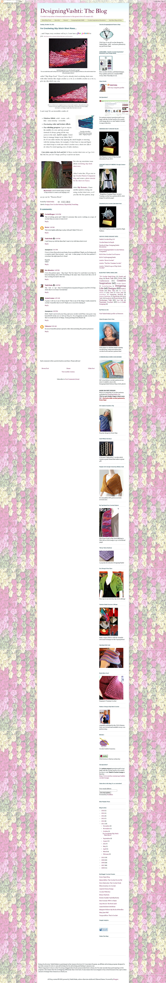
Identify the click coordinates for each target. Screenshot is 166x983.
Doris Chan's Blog (104, 877)
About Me (57, 20)
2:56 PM (55, 311)
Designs (47, 204)
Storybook (108, 298)
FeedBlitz (110, 794)
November (106, 828)
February (106, 854)
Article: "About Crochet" (106, 260)
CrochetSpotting (107, 286)
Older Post (91, 368)
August (105, 841)
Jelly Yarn (109, 292)
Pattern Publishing (104, 296)
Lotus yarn (119, 292)
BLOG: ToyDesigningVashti (107, 257)
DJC (100, 398)
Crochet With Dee (104, 892)
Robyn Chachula (104, 895)
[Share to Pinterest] (69, 202)
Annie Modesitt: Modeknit (107, 906)
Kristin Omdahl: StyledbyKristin (109, 898)
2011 (103, 823)
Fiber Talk (111, 290)
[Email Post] (58, 201)
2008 (103, 862)
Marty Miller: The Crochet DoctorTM (110, 880)
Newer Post (45, 368)
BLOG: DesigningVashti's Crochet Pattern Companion (111, 250)
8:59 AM (54, 326)
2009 (103, 860)
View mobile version (68, 372)
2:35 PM (57, 238)
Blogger (115, 979)
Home (68, 368)
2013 (103, 818)
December (106, 826)
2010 (103, 857)
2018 (103, 810)
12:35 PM (58, 214)
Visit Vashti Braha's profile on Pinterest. (111, 313)
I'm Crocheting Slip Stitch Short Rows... (110, 834)
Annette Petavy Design (106, 889)
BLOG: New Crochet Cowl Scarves (109, 254)
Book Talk (109, 278)
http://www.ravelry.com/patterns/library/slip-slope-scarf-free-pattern (58, 36)
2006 (103, 868)
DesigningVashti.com (113, 394)
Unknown (48, 326)
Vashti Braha (48, 238)
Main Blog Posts (46, 20)
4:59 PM (57, 285)
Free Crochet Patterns (57, 204)
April (105, 849)
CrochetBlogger (50, 214)
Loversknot (102, 294)
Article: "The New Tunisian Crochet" (110, 263)
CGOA (120, 278)
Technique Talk (105, 300)
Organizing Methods (116, 294)
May (104, 846)
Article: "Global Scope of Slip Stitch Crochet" (110, 267)
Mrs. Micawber (49, 270)
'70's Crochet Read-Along (107, 276)
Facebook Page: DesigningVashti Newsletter (109, 246)
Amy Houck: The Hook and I (108, 903)
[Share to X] (66, 202)
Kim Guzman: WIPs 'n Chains (108, 900)
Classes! (65, 20)
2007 (103, 865)
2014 (103, 816)
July (104, 843)
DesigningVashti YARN (77, 20)
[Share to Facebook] (67, 202)
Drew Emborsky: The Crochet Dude (110, 883)
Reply (47, 221)
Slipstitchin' (67, 204)
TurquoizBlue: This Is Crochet (108, 915)
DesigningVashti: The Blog (73, 11)
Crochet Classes (121, 283)
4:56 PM (57, 270)
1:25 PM (52, 227)
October (105, 831)
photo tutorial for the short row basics (84, 179)
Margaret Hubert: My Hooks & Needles (111, 909)
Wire (118, 302)
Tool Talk (120, 300)
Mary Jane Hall (104, 912)
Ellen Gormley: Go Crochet (107, 886)
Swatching (75, 204)
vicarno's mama (49, 298)
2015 (103, 813)
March (105, 851)
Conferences (104, 281)
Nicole (47, 227)
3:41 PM (55, 249)
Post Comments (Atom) (72, 379)
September (106, 838)
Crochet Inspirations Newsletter (97, 20)
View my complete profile (116, 87)
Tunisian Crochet (106, 302)
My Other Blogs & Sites (115, 20)
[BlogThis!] (64, 202)
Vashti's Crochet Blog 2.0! (107, 239)
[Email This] (62, 202)
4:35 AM (57, 298)
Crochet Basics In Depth (106, 242)
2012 (103, 821)
